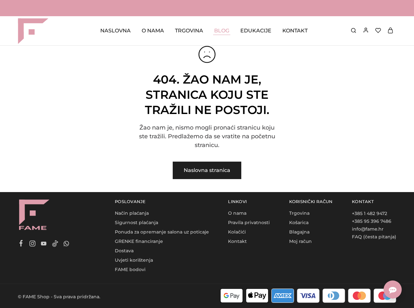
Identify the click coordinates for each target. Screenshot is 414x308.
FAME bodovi (130, 269)
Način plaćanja (132, 213)
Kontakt (237, 241)
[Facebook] (21, 244)
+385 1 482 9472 (369, 213)
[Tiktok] (55, 244)
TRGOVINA (189, 31)
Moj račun (300, 241)
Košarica (299, 222)
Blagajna (299, 232)
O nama (237, 213)
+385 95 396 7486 (371, 221)
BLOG (221, 31)
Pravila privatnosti (249, 222)
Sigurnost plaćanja (136, 222)
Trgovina (299, 213)
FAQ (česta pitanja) (374, 237)
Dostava (124, 251)
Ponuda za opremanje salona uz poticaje (162, 232)
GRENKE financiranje (139, 241)
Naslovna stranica (207, 170)
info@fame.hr (368, 229)
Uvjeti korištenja (134, 260)
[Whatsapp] (66, 244)
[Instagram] (32, 244)
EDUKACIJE (255, 31)
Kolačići (237, 232)
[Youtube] (43, 244)
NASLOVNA (115, 31)
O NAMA (153, 31)
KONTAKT (295, 31)
